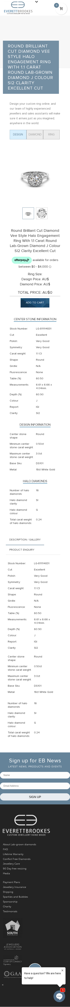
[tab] (25, 540)
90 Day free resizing (14, 868)
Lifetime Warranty (13, 854)
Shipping (8, 891)
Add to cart (35, 302)
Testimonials (10, 911)
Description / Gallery (25, 539)
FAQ (5, 849)
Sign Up (35, 797)
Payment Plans (11, 882)
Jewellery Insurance (14, 887)
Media (6, 873)
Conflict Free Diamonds (17, 859)
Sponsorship (10, 901)
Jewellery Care (11, 863)
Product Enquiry (21, 549)
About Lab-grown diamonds (19, 844)
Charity (7, 906)
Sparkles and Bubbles (15, 896)
